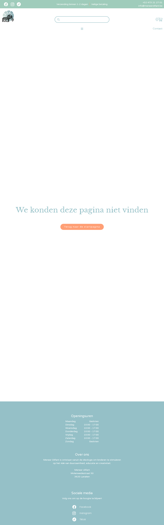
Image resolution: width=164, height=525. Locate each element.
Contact (157, 28)
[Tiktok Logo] (19, 4)
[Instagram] (12, 4)
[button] (82, 28)
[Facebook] (6, 4)
